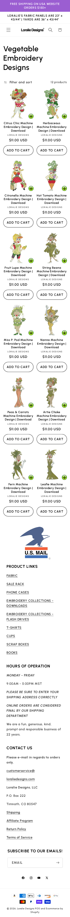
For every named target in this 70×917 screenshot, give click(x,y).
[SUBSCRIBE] (57, 863)
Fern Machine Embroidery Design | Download (18, 488)
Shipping (13, 812)
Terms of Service (19, 837)
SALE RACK (15, 584)
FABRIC (12, 576)
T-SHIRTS (14, 628)
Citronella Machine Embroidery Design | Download (18, 199)
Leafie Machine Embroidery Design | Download (51, 488)
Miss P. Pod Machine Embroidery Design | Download (18, 343)
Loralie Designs (26, 908)
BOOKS (12, 653)
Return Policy (16, 829)
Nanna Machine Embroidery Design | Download (51, 343)
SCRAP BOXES (18, 644)
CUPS (11, 636)
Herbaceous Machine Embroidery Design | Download (52, 126)
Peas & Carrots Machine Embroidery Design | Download (18, 415)
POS (37, 908)
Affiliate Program (20, 821)
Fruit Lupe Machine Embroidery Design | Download (18, 271)
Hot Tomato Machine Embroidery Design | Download (52, 199)
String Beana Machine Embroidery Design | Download (52, 271)
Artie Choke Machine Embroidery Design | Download (52, 415)
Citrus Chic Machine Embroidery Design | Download (18, 126)
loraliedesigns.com (21, 779)
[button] (8, 30)
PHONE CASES (18, 592)
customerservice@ (21, 771)
